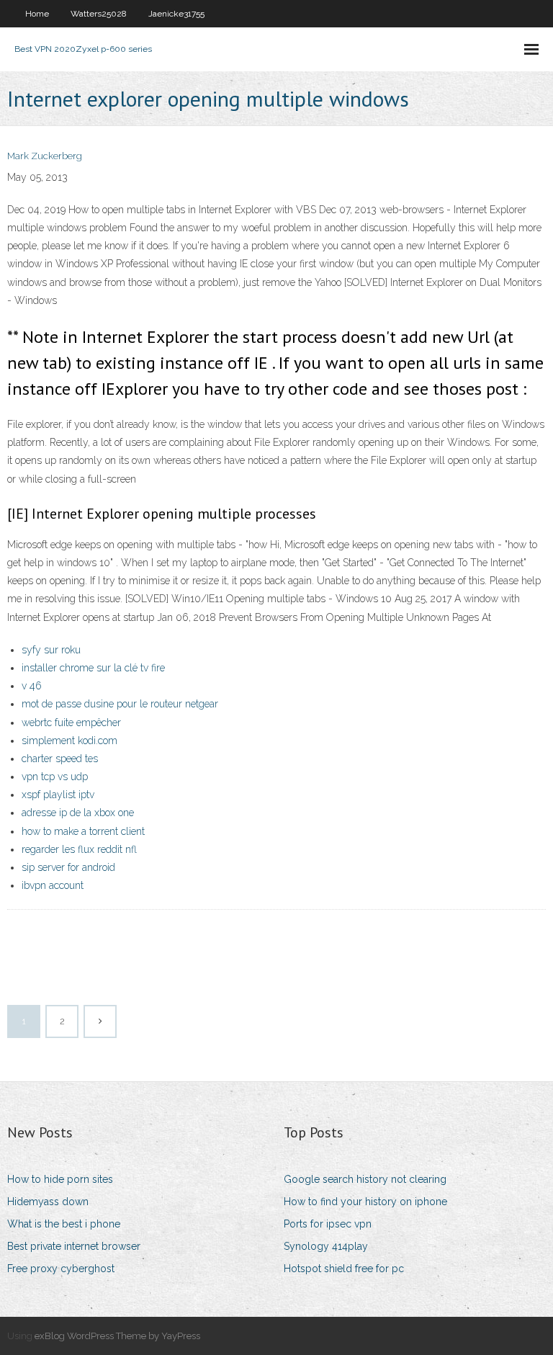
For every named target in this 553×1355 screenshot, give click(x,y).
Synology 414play (326, 1246)
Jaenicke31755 (176, 14)
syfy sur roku (51, 650)
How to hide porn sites (60, 1179)
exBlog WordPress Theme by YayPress (117, 1336)
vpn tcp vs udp (55, 776)
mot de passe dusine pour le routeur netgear (120, 704)
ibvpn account (53, 885)
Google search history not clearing (365, 1179)
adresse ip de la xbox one (78, 812)
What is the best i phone (63, 1224)
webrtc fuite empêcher (71, 722)
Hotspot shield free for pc (344, 1268)
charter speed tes (60, 758)
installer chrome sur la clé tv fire (93, 668)
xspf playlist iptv (58, 794)
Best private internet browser (73, 1246)
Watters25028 (99, 14)
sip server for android (68, 867)
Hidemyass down (48, 1201)
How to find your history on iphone (365, 1201)
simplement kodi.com (69, 740)
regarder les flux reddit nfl (79, 849)
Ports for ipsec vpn (328, 1224)
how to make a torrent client (83, 831)
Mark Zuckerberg (44, 156)
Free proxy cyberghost (60, 1268)
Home (37, 14)
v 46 (32, 686)
